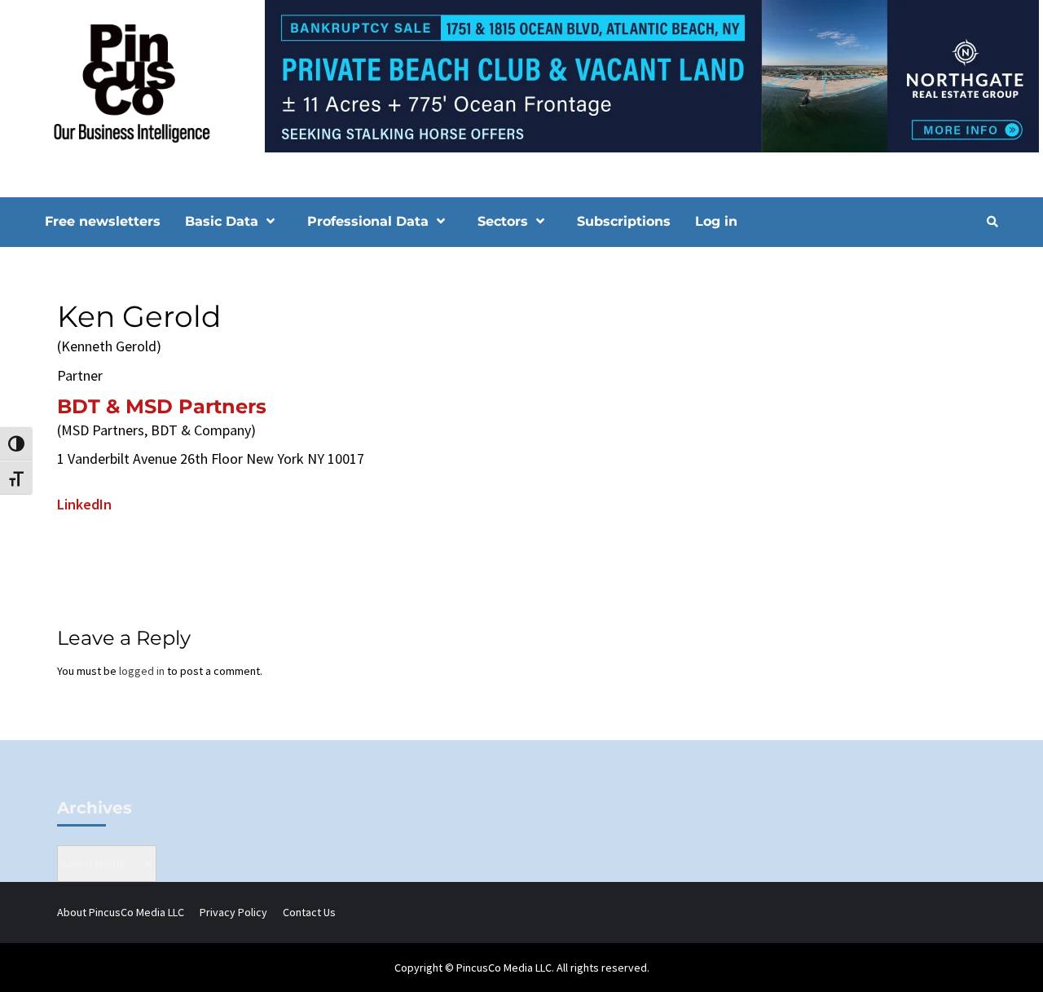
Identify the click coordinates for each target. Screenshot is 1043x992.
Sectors (502, 221)
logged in (142, 671)
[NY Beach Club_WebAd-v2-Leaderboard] (521, 75)
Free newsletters (103, 221)
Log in (716, 221)
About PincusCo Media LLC (120, 912)
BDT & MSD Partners (161, 406)
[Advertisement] (859, 394)
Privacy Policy (233, 912)
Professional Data (368, 221)
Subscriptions (624, 221)
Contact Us (309, 912)
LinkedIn (84, 504)
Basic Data (221, 221)
